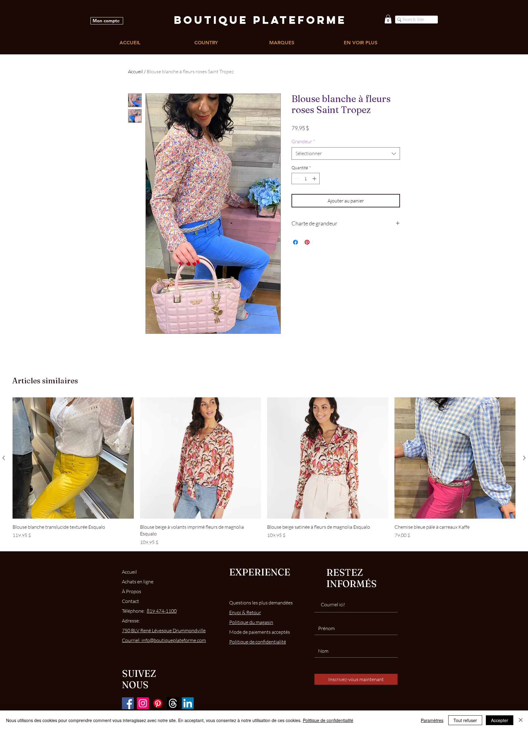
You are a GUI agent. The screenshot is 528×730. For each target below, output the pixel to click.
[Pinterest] (158, 703)
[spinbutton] (305, 178)
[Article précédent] (3, 458)
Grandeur (303, 141)
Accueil (135, 71)
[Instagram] (143, 703)
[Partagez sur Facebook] (295, 242)
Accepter (499, 720)
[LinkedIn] (188, 703)
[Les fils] (173, 703)
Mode (259, 632)
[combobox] (346, 153)
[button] (388, 19)
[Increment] (315, 178)
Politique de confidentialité (328, 720)
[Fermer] (520, 720)
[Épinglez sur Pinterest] (307, 242)
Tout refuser (465, 720)
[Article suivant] (524, 458)
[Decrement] (296, 178)
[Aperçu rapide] (73, 458)
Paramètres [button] (432, 720)
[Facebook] (128, 703)
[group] (264, 471)
